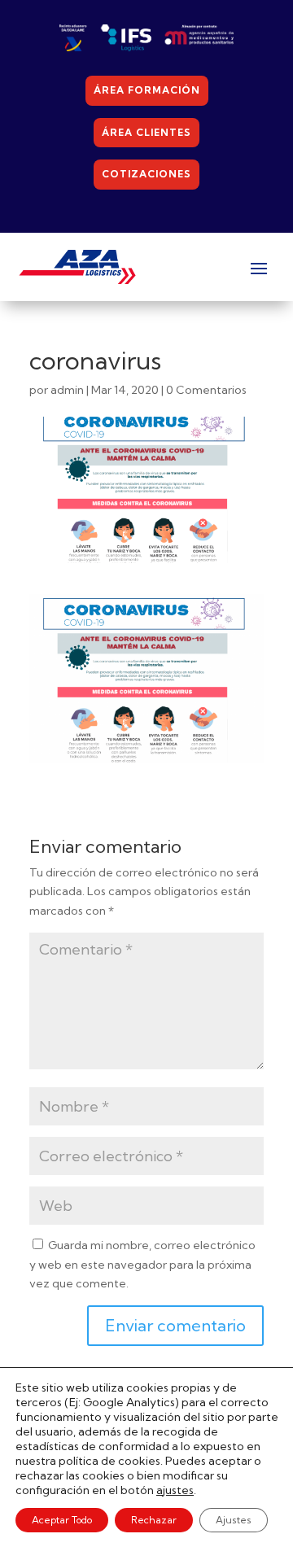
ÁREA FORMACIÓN (147, 90)
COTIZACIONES (146, 174)
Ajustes (233, 1520)
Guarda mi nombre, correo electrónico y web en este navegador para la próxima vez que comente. (142, 1264)
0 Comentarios (206, 389)
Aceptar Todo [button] (62, 1520)
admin (67, 389)
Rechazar (154, 1520)
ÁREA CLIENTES (146, 132)
